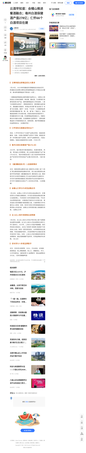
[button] (71, 14)
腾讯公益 (22, 443)
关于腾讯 (12, 440)
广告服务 (41, 440)
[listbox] (27, 327)
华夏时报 (12, 306)
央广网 (11, 373)
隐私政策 (30, 440)
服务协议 (25, 440)
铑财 (11, 333)
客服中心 (38, 443)
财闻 (11, 319)
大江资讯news (14, 346)
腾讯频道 (32, 443)
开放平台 (36, 440)
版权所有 (30, 447)
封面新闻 (12, 279)
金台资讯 (12, 360)
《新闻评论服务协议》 (33, 393)
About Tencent (18, 440)
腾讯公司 (25, 447)
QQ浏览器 (27, 443)
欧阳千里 (12, 292)
